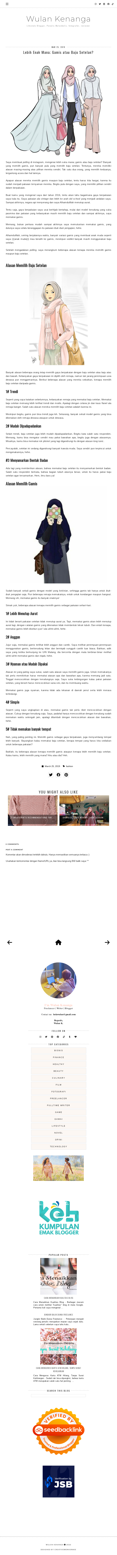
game (58, 1112)
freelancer (58, 1098)
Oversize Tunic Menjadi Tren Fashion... (32, 817)
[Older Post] (107, 942)
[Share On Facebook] (58, 774)
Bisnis (58, 1050)
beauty (59, 1071)
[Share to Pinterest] (66, 774)
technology (58, 1147)
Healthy (58, 1064)
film (59, 1085)
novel (58, 1133)
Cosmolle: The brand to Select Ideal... (84, 817)
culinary (58, 1078)
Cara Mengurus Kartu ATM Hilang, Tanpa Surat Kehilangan (58, 1369)
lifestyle (59, 1126)
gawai (59, 1119)
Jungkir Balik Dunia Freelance (58, 1314)
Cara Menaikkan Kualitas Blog (58, 1297)
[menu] (7, 4)
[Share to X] (50, 774)
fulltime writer (58, 1105)
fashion (69, 766)
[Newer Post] (10, 942)
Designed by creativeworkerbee (58, 1549)
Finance (58, 1057)
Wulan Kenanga (58, 18)
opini (58, 1140)
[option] (32, 811)
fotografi (58, 1092)
